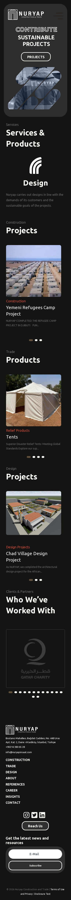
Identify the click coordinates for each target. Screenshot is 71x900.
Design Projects (18, 547)
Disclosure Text (42, 894)
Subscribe (35, 865)
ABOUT (11, 778)
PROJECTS (35, 57)
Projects (21, 230)
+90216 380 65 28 (15, 747)
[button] (31, 340)
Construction (16, 301)
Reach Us (35, 826)
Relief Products (18, 430)
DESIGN (11, 772)
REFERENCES (15, 784)
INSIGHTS (13, 796)
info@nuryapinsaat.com (19, 752)
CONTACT (13, 802)
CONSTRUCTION (18, 760)
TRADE (11, 766)
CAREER (11, 790)
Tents (12, 436)
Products (23, 359)
